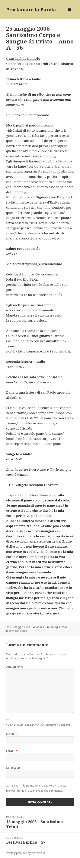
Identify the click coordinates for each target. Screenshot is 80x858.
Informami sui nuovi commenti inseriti (38, 725)
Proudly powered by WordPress (25, 853)
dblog (54, 627)
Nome (11, 734)
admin (40, 627)
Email (11, 751)
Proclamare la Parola (31, 9)
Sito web (13, 768)
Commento (14, 667)
